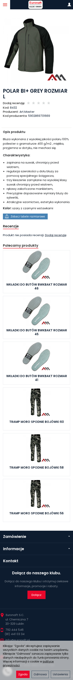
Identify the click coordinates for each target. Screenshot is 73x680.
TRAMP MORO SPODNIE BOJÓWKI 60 (36, 422)
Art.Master (26, 112)
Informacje (13, 549)
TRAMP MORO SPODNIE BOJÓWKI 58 (36, 467)
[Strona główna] (36, 4)
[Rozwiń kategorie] (5, 4)
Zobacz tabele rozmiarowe (28, 216)
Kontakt (10, 561)
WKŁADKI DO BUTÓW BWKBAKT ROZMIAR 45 (36, 332)
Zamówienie (14, 536)
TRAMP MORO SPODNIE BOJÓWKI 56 (36, 513)
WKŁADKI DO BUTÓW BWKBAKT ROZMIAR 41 (36, 378)
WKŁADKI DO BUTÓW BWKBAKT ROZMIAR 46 (36, 286)
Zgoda (22, 674)
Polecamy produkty (20, 245)
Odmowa (40, 674)
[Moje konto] (69, 4)
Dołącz (36, 595)
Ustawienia (60, 674)
